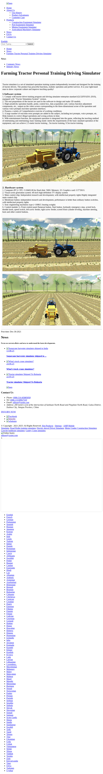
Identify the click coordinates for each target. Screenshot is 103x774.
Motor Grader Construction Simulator (81, 428)
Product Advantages (20, 15)
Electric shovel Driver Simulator (50, 428)
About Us (10, 10)
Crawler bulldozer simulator (13, 430)
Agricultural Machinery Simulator (26, 29)
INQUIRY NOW (8, 412)
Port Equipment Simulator (23, 25)
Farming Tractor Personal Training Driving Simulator (28, 53)
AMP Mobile (68, 426)
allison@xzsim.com (21, 402)
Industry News (12, 66)
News (8, 32)
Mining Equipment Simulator (24, 27)
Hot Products (47, 426)
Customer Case (18, 17)
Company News (13, 64)
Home (9, 8)
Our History (17, 13)
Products (10, 20)
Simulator (5, 428)
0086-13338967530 (18, 400)
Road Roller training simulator (23, 428)
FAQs (9, 34)
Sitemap (58, 426)
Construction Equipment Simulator (26, 22)
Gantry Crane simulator (35, 430)
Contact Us (11, 37)
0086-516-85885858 (22, 397)
